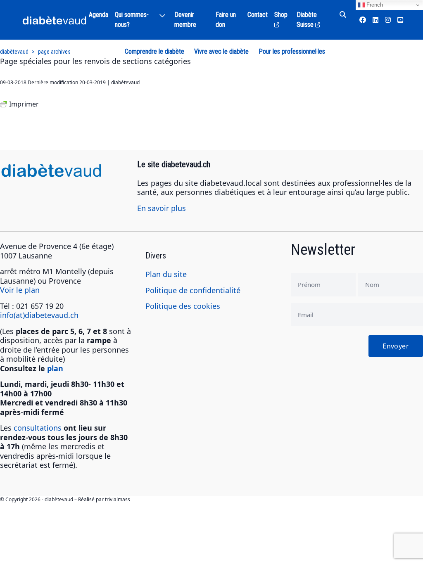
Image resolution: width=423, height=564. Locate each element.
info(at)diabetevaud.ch (39, 315)
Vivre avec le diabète (221, 51)
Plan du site (166, 274)
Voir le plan (20, 290)
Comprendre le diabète (154, 51)
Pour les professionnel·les (292, 51)
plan (55, 368)
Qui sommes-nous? (132, 19)
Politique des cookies (182, 306)
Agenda (98, 15)
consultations (38, 428)
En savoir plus (161, 208)
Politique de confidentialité (192, 290)
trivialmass (117, 499)
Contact (257, 15)
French (374, 5)
